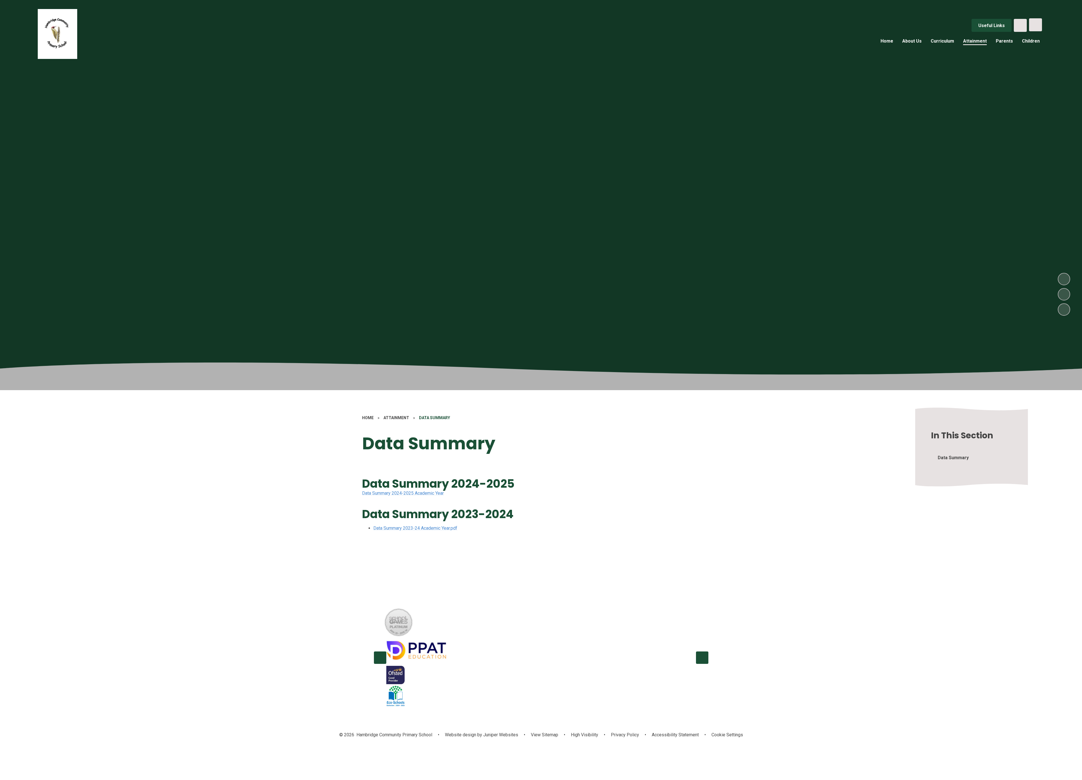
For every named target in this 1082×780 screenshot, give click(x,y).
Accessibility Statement (675, 734)
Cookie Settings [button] (727, 734)
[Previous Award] (380, 657)
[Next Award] (702, 657)
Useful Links (991, 25)
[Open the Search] (1020, 25)
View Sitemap (544, 734)
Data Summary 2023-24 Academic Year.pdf (415, 528)
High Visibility (584, 734)
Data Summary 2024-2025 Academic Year (403, 493)
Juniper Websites (500, 734)
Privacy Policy (625, 734)
